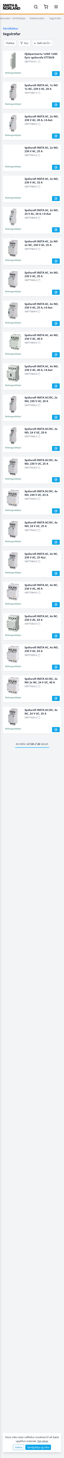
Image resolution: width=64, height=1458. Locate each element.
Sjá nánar (42, 1441)
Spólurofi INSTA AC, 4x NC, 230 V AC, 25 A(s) (41, 555)
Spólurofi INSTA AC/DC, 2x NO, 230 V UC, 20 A (41, 399)
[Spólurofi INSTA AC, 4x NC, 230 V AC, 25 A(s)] (13, 561)
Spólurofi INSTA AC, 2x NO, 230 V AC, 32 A (41, 180)
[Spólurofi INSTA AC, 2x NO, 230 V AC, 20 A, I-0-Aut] (13, 124)
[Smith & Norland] (11, 7)
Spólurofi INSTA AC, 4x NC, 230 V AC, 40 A (41, 586)
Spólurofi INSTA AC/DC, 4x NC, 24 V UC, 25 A (41, 711)
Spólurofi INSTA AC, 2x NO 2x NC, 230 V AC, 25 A (41, 243)
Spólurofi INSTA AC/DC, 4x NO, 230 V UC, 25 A (41, 461)
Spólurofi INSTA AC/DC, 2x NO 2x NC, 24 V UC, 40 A (41, 680)
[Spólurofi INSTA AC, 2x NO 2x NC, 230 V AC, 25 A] (13, 249)
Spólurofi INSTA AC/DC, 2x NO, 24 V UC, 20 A (41, 430)
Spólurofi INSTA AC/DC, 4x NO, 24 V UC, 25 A (41, 524)
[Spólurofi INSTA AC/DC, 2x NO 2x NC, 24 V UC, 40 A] (13, 686)
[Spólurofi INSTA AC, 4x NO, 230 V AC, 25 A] (13, 280)
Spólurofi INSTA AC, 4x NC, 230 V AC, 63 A (41, 617)
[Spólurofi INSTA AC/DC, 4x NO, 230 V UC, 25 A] (13, 467)
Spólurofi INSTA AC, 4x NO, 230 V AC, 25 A (41, 274)
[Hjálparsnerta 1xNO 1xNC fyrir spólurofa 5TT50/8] (13, 61)
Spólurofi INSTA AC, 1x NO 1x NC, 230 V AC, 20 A (41, 86)
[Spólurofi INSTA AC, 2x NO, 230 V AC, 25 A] (13, 155)
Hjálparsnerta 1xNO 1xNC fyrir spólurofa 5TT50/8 (41, 55)
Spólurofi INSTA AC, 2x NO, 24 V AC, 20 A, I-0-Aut (41, 211)
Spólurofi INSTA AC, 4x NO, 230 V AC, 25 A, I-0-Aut (41, 305)
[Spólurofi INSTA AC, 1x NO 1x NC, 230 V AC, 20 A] (13, 92)
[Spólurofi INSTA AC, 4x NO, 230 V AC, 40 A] (13, 342)
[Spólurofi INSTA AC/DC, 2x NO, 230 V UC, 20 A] (13, 405)
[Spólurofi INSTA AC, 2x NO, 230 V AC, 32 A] (13, 186)
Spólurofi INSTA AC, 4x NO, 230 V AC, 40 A (41, 336)
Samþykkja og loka (38, 1447)
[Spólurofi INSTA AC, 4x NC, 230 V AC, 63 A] (13, 623)
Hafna (18, 1447)
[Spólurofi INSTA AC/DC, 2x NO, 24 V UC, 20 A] (13, 436)
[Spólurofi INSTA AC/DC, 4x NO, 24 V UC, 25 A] (13, 530)
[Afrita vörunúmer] (39, 62)
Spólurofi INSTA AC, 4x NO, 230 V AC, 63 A (41, 649)
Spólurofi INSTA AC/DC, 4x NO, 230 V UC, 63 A (41, 493)
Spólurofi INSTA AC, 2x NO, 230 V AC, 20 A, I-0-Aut (41, 118)
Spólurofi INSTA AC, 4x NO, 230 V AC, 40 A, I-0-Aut (41, 368)
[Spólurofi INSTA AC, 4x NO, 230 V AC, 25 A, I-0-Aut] (13, 311)
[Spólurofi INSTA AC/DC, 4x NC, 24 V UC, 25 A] (13, 717)
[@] (56, 73)
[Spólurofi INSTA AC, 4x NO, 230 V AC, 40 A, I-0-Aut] (13, 374)
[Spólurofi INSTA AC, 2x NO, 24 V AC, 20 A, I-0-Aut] (13, 217)
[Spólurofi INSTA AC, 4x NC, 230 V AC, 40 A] (13, 592)
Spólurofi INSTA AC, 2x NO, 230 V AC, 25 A (41, 149)
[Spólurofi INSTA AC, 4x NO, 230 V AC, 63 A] (13, 655)
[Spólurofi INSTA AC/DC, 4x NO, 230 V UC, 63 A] (13, 498)
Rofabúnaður (37, 18)
